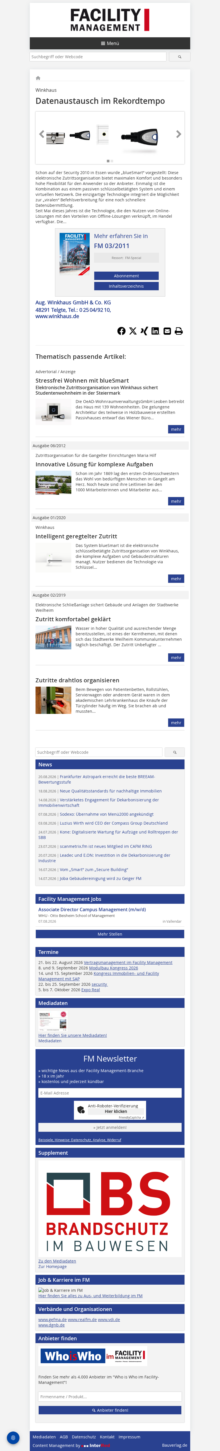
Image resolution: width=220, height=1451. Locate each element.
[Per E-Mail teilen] (167, 331)
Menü (113, 43)
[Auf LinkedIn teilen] (156, 333)
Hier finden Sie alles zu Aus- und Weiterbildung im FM (90, 1295)
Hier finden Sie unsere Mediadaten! (72, 1035)
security (100, 984)
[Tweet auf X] (133, 333)
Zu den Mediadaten (57, 1261)
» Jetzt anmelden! (110, 1127)
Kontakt (107, 1437)
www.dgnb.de (51, 1325)
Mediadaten (50, 1040)
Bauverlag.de (174, 1445)
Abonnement (126, 275)
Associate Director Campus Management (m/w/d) (92, 909)
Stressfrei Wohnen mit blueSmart (82, 380)
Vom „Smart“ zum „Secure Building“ (83, 869)
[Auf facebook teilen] (121, 333)
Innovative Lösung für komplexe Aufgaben (94, 464)
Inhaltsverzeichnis (126, 286)
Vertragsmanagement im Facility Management (128, 962)
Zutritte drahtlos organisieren (77, 680)
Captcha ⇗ (131, 1117)
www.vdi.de (109, 1319)
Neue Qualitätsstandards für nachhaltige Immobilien (100, 791)
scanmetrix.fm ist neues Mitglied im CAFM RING (95, 846)
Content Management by (57, 1445)
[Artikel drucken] (178, 331)
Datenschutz (84, 1437)
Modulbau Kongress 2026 (113, 968)
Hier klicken (116, 1111)
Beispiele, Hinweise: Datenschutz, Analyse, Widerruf (79, 1140)
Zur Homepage (52, 1266)
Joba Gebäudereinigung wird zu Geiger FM (90, 878)
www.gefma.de (52, 1319)
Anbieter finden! (112, 1410)
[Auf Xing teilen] (144, 333)
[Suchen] (179, 56)
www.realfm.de (82, 1319)
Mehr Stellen (110, 934)
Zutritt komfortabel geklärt (73, 619)
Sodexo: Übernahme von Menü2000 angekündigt (96, 814)
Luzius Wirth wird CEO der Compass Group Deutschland (103, 823)
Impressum (129, 1437)
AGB (64, 1437)
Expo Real (90, 989)
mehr (176, 429)
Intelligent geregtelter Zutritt (76, 536)
